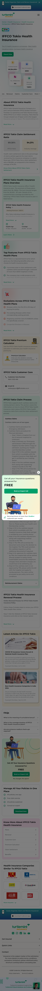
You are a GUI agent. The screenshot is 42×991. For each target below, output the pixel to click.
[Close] (38, 472)
